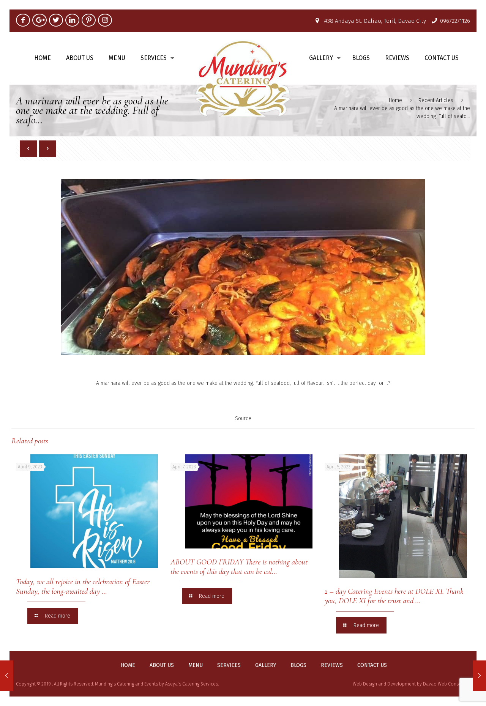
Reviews (332, 665)
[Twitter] (56, 20)
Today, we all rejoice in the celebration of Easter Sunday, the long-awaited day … (83, 586)
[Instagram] (105, 20)
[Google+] (39, 20)
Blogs (298, 665)
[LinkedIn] (72, 20)
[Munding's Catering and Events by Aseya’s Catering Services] (243, 78)
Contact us (372, 665)
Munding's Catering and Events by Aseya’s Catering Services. (157, 684)
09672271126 (455, 20)
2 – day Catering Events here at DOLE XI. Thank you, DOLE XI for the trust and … (394, 595)
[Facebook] (23, 20)
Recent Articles (435, 100)
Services (229, 665)
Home (395, 100)
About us (162, 665)
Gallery (265, 665)
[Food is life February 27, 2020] (6, 675)
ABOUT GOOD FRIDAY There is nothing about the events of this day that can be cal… (239, 566)
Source (243, 418)
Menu (195, 665)
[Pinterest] (89, 20)
